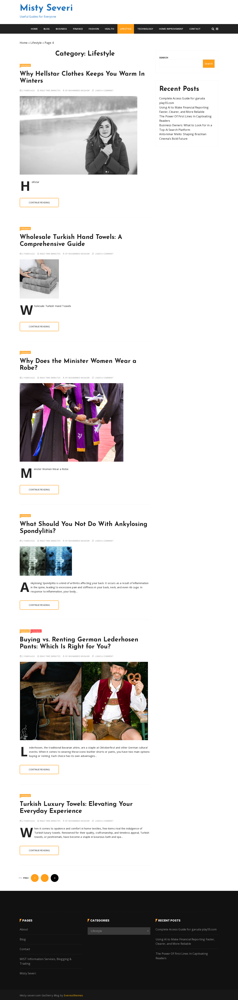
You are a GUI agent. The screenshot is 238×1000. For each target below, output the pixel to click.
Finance (78, 28)
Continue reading (39, 202)
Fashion (94, 28)
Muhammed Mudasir (79, 90)
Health (109, 28)
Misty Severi (46, 8)
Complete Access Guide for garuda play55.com (186, 929)
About (24, 929)
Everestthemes (73, 995)
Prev (26, 877)
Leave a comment (104, 90)
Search (163, 57)
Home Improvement (171, 28)
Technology (145, 28)
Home (34, 28)
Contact (195, 28)
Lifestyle (125, 28)
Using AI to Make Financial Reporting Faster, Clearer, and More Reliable (185, 941)
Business (61, 28)
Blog (47, 28)
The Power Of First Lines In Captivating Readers (182, 956)
